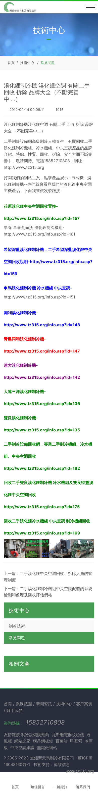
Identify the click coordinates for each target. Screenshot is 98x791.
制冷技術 (17, 626)
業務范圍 (24, 703)
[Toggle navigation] (90, 7)
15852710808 (45, 722)
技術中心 (27, 62)
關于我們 (15, 710)
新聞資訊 (44, 703)
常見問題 (48, 62)
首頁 (11, 62)
